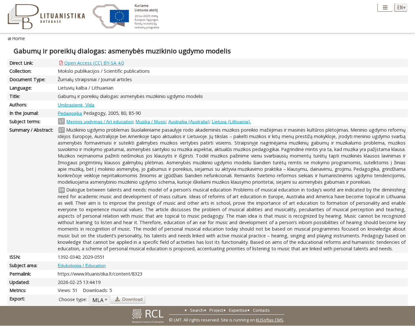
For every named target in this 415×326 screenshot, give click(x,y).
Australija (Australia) (188, 121)
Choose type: (73, 299)
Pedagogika (70, 113)
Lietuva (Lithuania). (231, 121)
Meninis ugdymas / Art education (99, 121)
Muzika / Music (151, 121)
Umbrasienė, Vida (76, 104)
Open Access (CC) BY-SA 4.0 (94, 63)
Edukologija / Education (82, 265)
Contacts (261, 310)
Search (197, 310)
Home (18, 38)
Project (216, 310)
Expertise (238, 310)
